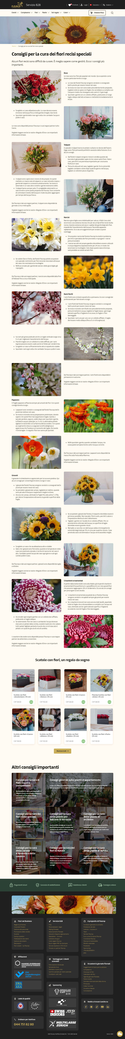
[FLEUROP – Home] (17, 5)
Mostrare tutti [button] (61, 751)
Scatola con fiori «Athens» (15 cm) (46, 735)
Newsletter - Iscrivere (55, 936)
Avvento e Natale (89, 988)
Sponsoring (87, 948)
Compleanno (88, 969)
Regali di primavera (20, 925)
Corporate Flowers (19, 927)
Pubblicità (87, 946)
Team (85, 932)
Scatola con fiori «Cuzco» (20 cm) (23, 735)
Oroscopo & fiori (89, 972)
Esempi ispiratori (19, 936)
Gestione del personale (21, 929)
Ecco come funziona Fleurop (92, 936)
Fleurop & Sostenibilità (91, 941)
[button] (15, 12)
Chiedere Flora (99, 13)
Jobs (85, 953)
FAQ (50, 925)
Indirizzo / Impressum (90, 929)
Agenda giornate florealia (91, 977)
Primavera (87, 984)
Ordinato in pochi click (55, 969)
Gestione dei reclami (20, 941)
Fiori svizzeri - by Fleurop (21, 946)
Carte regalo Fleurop (55, 941)
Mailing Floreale (53, 929)
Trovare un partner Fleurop (57, 948)
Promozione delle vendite (22, 932)
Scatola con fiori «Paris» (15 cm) (101, 735)
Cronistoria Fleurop (89, 939)
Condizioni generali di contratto (93, 925)
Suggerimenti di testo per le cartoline (95, 967)
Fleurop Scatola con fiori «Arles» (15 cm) (101, 696)
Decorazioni (17, 943)
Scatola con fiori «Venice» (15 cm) (46, 696)
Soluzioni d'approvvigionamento (59, 934)
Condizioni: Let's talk (55, 974)
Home (14, 46)
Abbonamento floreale (56, 932)
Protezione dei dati (89, 927)
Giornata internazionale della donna (95, 981)
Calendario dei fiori (89, 974)
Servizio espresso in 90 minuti (58, 946)
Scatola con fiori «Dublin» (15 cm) (72, 735)
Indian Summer (88, 986)
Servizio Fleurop (88, 934)
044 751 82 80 (24, 1024)
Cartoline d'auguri (54, 939)
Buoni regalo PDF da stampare (58, 943)
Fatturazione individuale (56, 965)
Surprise (16, 934)
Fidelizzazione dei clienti (21, 939)
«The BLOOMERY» (89, 950)
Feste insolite (88, 979)
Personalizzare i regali (55, 927)
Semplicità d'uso (54, 967)
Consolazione (88, 991)
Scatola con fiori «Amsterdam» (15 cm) (22, 696)
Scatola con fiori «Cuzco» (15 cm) (75, 696)
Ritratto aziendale (89, 943)
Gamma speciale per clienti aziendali (60, 972)
